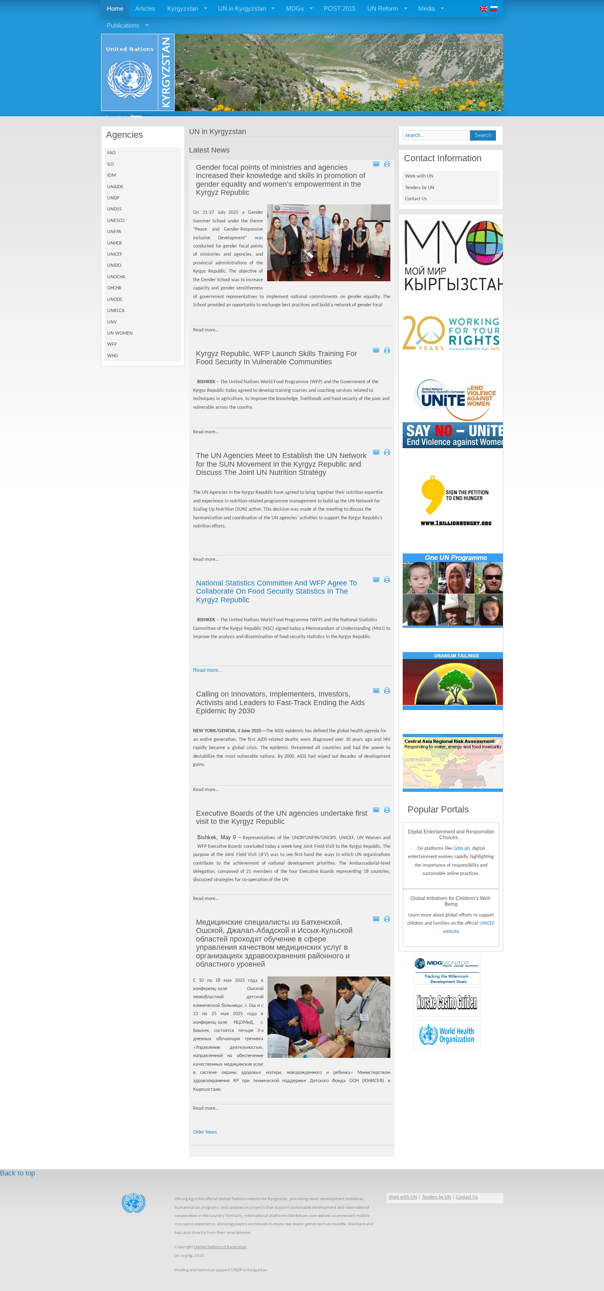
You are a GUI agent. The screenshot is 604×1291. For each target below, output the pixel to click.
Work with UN (419, 176)
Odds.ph (461, 848)
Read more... (207, 670)
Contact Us (416, 199)
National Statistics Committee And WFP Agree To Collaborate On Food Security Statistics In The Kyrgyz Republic (276, 591)
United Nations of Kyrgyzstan (220, 1247)
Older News (205, 1132)
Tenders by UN (419, 187)
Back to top (17, 1173)
